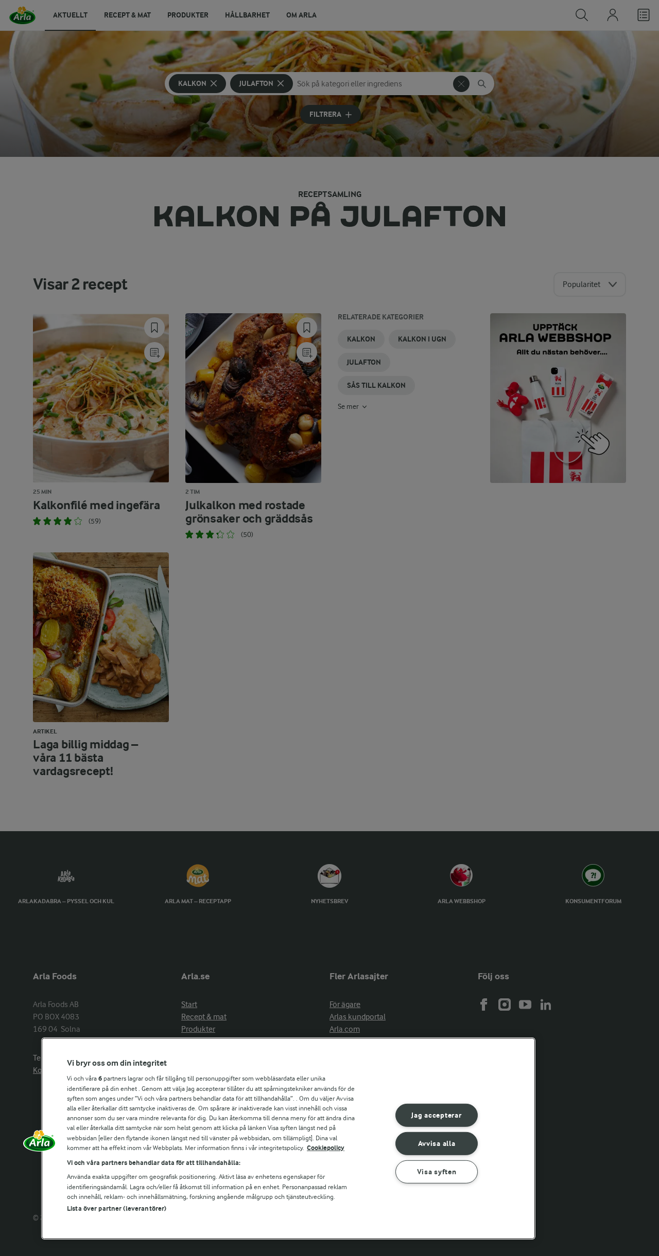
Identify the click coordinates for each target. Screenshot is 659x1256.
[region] (288, 1138)
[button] (39, 1144)
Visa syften (437, 1171)
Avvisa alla (437, 1143)
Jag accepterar (436, 1115)
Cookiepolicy (325, 1148)
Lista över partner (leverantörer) (116, 1208)
